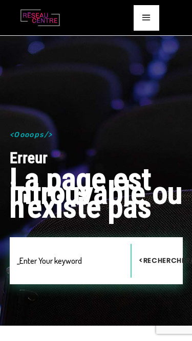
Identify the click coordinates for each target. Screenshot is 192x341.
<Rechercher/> (161, 260)
